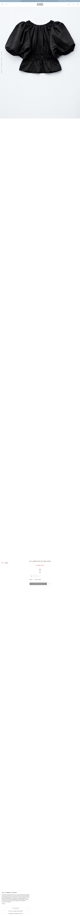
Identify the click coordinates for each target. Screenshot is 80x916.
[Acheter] (2, 4)
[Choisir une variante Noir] (40, 569)
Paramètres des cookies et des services (16, 913)
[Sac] (78, 4)
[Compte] (68, 4)
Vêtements (1, 71)
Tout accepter (15, 908)
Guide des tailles (38, 579)
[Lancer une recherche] (6, 4)
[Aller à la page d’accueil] (40, 4)
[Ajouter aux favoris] (49, 584)
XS (31, 576)
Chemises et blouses (1, 62)
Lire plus (3, 903)
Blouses (1, 53)
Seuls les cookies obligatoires (16, 911)
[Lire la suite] (59, 1)
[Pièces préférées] (73, 4)
